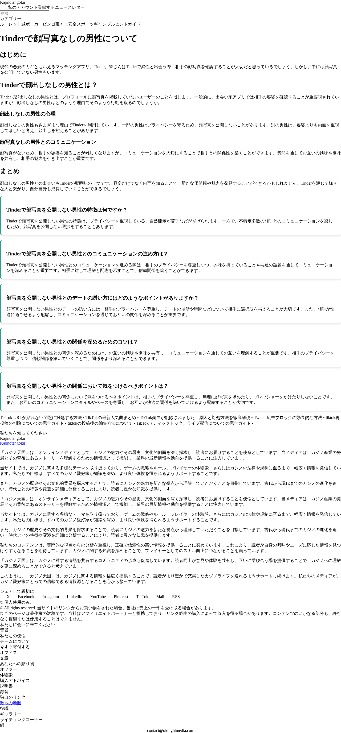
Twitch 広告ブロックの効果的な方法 (288, 417)
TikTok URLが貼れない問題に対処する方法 (41, 417)
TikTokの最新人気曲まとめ (111, 417)
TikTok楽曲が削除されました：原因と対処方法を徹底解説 (195, 417)
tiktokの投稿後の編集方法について (100, 423)
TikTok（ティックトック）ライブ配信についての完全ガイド (193, 423)
